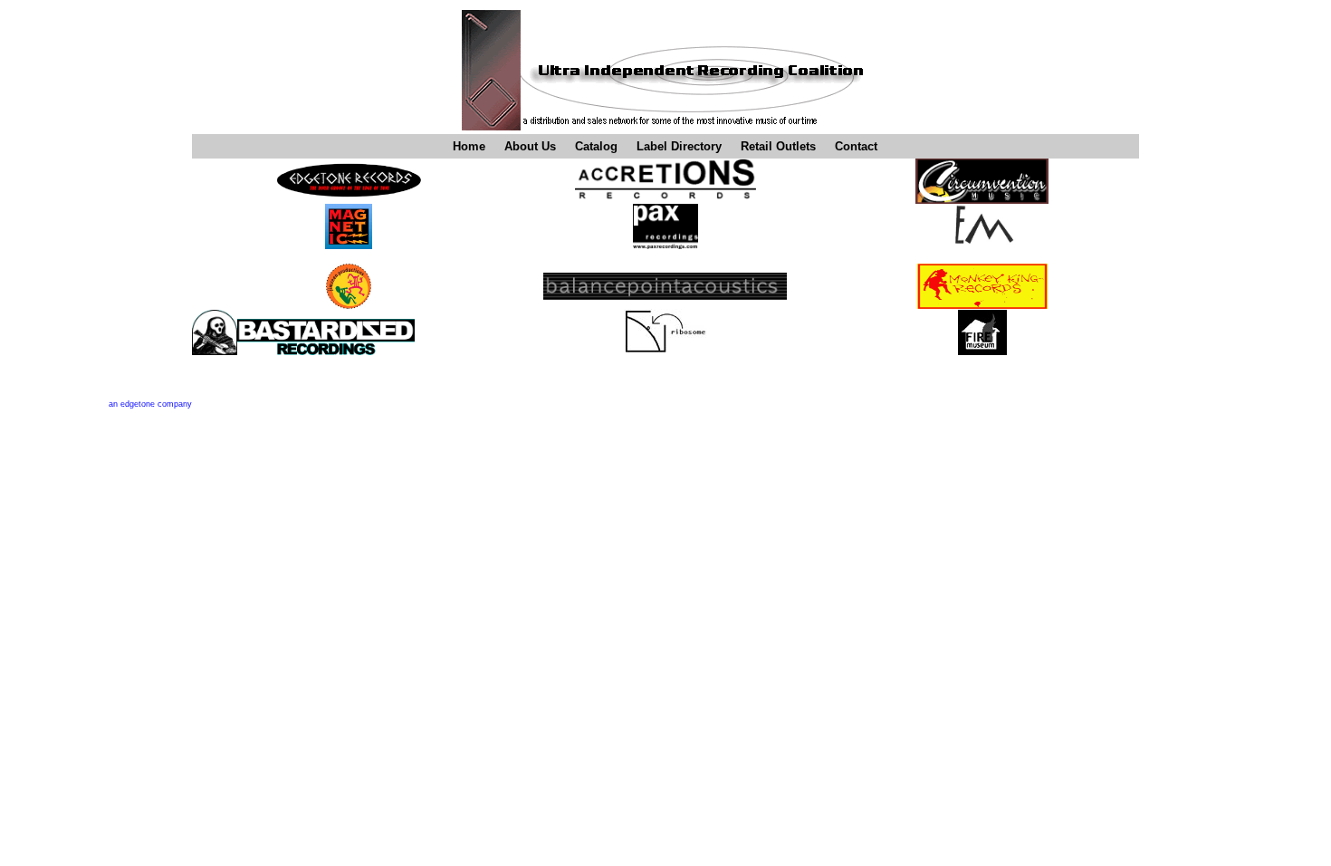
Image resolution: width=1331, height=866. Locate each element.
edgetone (139, 404)
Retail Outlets (778, 146)
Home (469, 146)
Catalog (596, 146)
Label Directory (679, 146)
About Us (530, 146)
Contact (856, 146)
